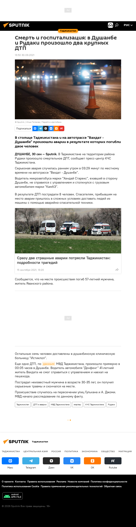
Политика (71, 451)
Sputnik (21, 122)
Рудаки (111, 404)
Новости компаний (78, 481)
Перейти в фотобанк (51, 122)
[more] (117, 269)
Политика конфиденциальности (109, 481)
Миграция (125, 451)
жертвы (77, 404)
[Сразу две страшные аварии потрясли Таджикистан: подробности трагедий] (68, 230)
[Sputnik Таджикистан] (17, 28)
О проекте (8, 481)
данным (48, 364)
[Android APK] (13, 496)
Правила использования (41, 481)
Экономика (90, 451)
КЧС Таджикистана (94, 404)
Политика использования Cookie (20, 486)
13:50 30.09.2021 (24, 55)
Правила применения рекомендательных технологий (72, 486)
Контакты (20, 481)
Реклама (61, 481)
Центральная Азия (35, 451)
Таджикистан (22, 404)
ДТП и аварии (40, 404)
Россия (56, 451)
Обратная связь (113, 486)
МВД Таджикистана (60, 404)
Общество (108, 451)
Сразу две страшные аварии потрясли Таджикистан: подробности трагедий (63, 260)
